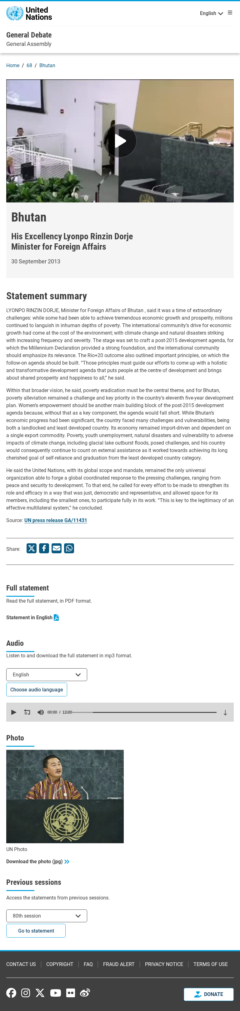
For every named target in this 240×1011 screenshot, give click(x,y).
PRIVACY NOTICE (164, 964)
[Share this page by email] (57, 548)
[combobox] (46, 674)
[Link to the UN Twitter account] (40, 993)
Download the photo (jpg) (34, 861)
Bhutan (47, 65)
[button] (13, 712)
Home (12, 65)
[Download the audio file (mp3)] (225, 712)
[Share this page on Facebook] (44, 548)
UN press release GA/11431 (55, 520)
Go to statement (36, 931)
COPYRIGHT (59, 964)
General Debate (29, 35)
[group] (41, 712)
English (208, 13)
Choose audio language (36, 690)
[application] (120, 712)
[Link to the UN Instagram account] (25, 993)
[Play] (120, 141)
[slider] (141, 712)
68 (29, 65)
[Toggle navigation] (229, 12)
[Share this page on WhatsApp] (69, 548)
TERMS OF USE (210, 964)
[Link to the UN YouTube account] (55, 993)
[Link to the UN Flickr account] (70, 993)
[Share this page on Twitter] (32, 548)
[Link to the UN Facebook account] (11, 993)
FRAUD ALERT (119, 964)
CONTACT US (21, 964)
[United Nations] (29, 13)
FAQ (88, 964)
